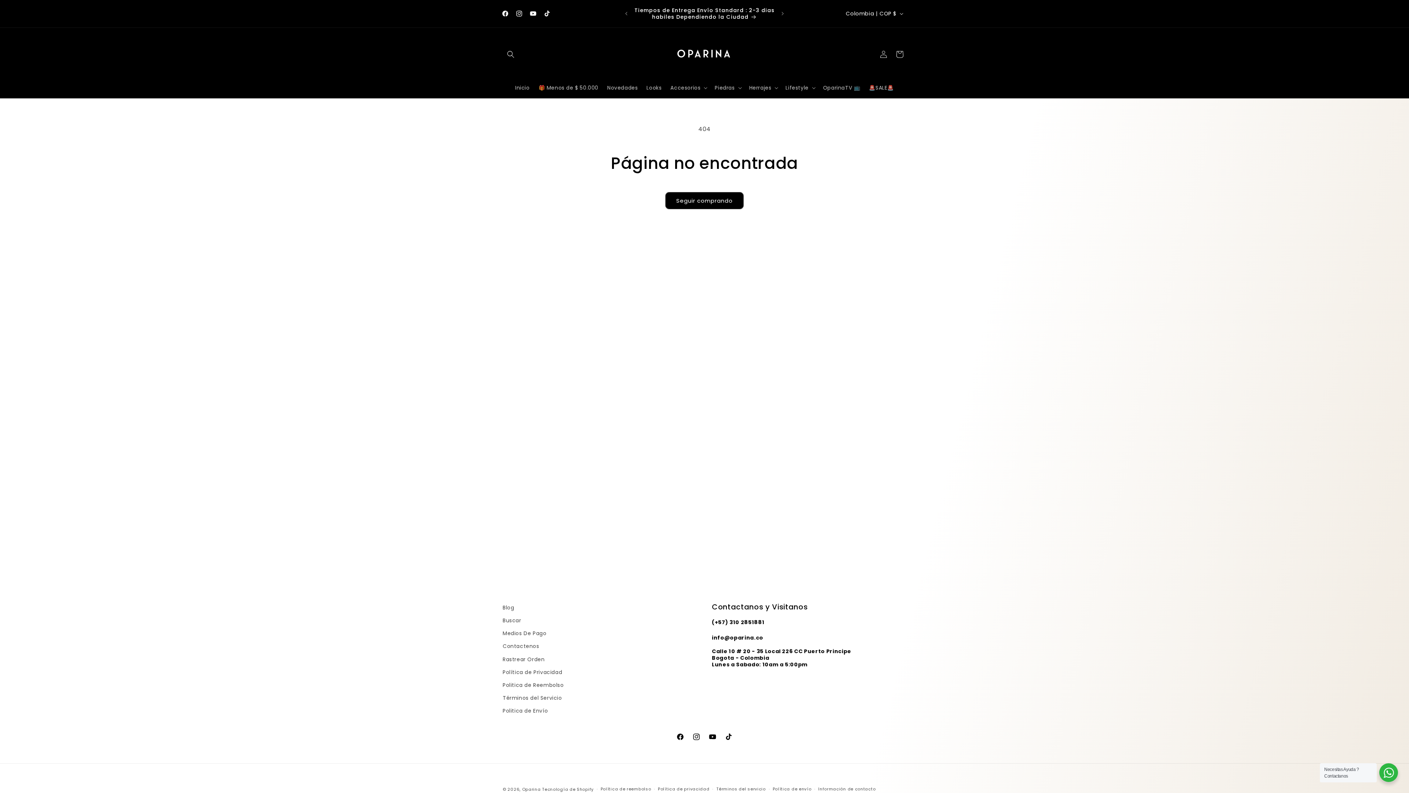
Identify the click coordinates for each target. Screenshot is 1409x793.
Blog (508, 607)
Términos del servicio (741, 789)
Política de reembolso (626, 789)
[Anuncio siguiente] (783, 14)
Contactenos (521, 646)
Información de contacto (846, 789)
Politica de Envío (525, 710)
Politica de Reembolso (533, 685)
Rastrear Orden (524, 659)
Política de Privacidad (532, 672)
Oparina (531, 789)
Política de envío (792, 789)
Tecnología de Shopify (568, 789)
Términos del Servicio (532, 698)
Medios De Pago (524, 633)
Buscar (512, 620)
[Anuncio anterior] (626, 14)
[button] (511, 54)
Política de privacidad (683, 789)
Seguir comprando (704, 200)
